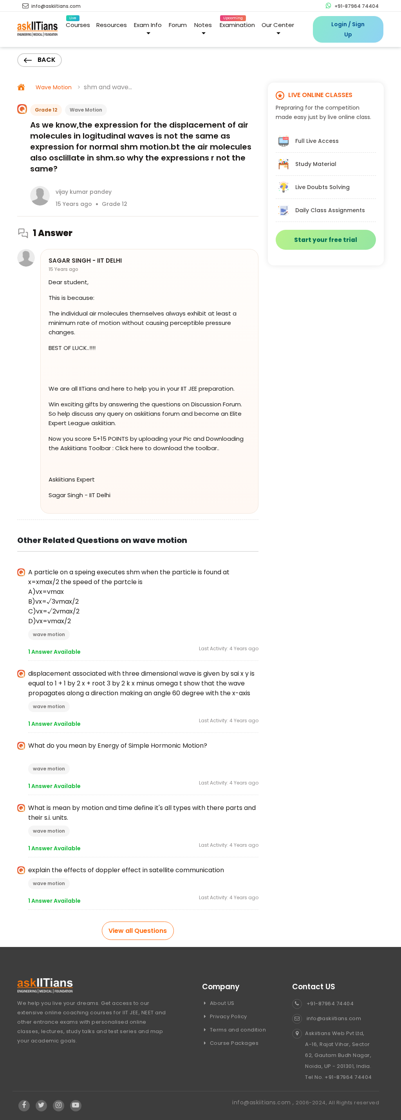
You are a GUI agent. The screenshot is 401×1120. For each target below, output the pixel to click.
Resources (111, 25)
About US (221, 1003)
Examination (237, 23)
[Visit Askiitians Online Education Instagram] (58, 1105)
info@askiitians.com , (264, 1102)
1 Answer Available (54, 652)
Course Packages (233, 1043)
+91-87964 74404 (356, 6)
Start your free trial (325, 240)
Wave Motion (54, 87)
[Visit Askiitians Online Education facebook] (24, 1105)
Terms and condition (237, 1029)
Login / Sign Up (348, 29)
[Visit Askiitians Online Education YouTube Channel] (75, 1105)
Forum (178, 25)
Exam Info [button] (148, 25)
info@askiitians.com (55, 6)
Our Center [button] (278, 25)
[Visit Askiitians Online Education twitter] (41, 1105)
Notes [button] (203, 25)
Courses (78, 23)
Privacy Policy (227, 1016)
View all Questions (137, 930)
